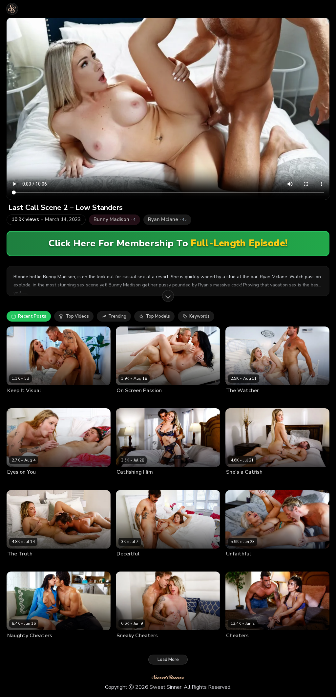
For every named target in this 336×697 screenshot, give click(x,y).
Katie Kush (126, 564)
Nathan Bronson (281, 401)
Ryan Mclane (41, 401)
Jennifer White (129, 401)
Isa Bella (234, 646)
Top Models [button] (158, 316)
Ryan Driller (256, 646)
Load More (168, 660)
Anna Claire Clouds (244, 401)
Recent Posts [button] (32, 316)
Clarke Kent (156, 401)
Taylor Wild (128, 646)
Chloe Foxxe (19, 482)
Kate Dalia (17, 401)
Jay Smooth (149, 482)
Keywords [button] (199, 316)
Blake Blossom (241, 482)
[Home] (12, 8)
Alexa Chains (19, 646)
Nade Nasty (149, 564)
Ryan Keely (236, 564)
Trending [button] (117, 316)
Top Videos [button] (77, 316)
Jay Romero (44, 482)
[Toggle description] (168, 296)
